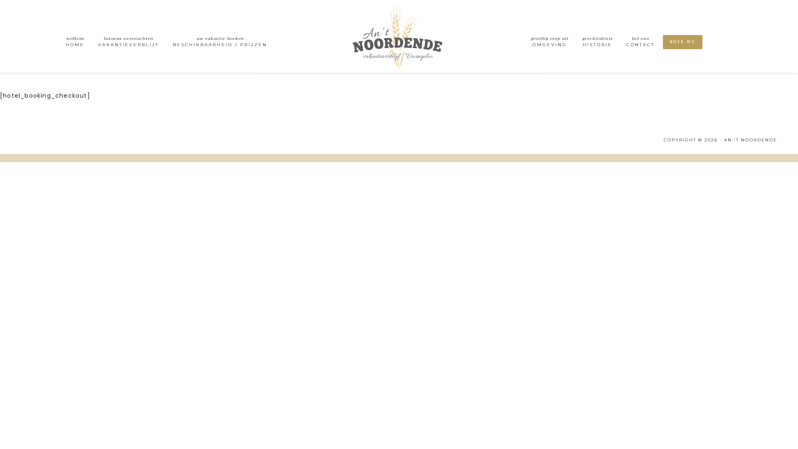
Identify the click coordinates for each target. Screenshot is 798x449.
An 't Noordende (399, 36)
